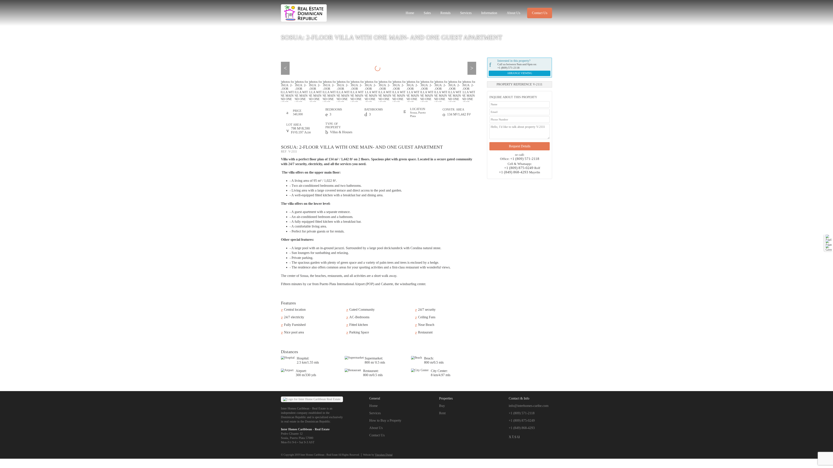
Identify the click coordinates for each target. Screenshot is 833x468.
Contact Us (539, 13)
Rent (442, 413)
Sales (427, 13)
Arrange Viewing (519, 73)
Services (466, 13)
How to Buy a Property (385, 420)
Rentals (445, 13)
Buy (442, 406)
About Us (513, 13)
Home (410, 13)
